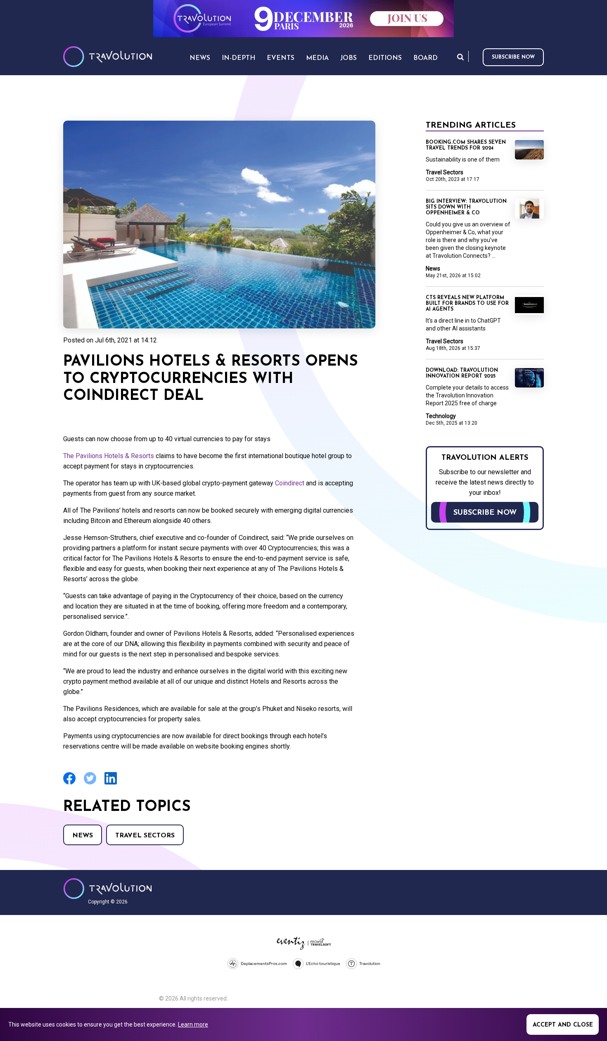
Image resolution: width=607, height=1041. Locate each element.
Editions (385, 58)
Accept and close (563, 1025)
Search (460, 56)
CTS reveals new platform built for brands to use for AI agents (467, 303)
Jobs (348, 58)
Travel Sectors (145, 835)
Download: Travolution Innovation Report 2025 (462, 373)
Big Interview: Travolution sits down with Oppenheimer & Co (466, 207)
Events (280, 58)
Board (425, 58)
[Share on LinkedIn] (110, 783)
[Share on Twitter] (90, 783)
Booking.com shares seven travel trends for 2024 (466, 145)
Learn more (193, 1024)
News (82, 835)
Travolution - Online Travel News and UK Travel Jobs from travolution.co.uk (107, 888)
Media (317, 58)
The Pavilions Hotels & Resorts (108, 456)
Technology (441, 416)
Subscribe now (513, 57)
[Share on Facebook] (69, 783)
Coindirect (289, 483)
